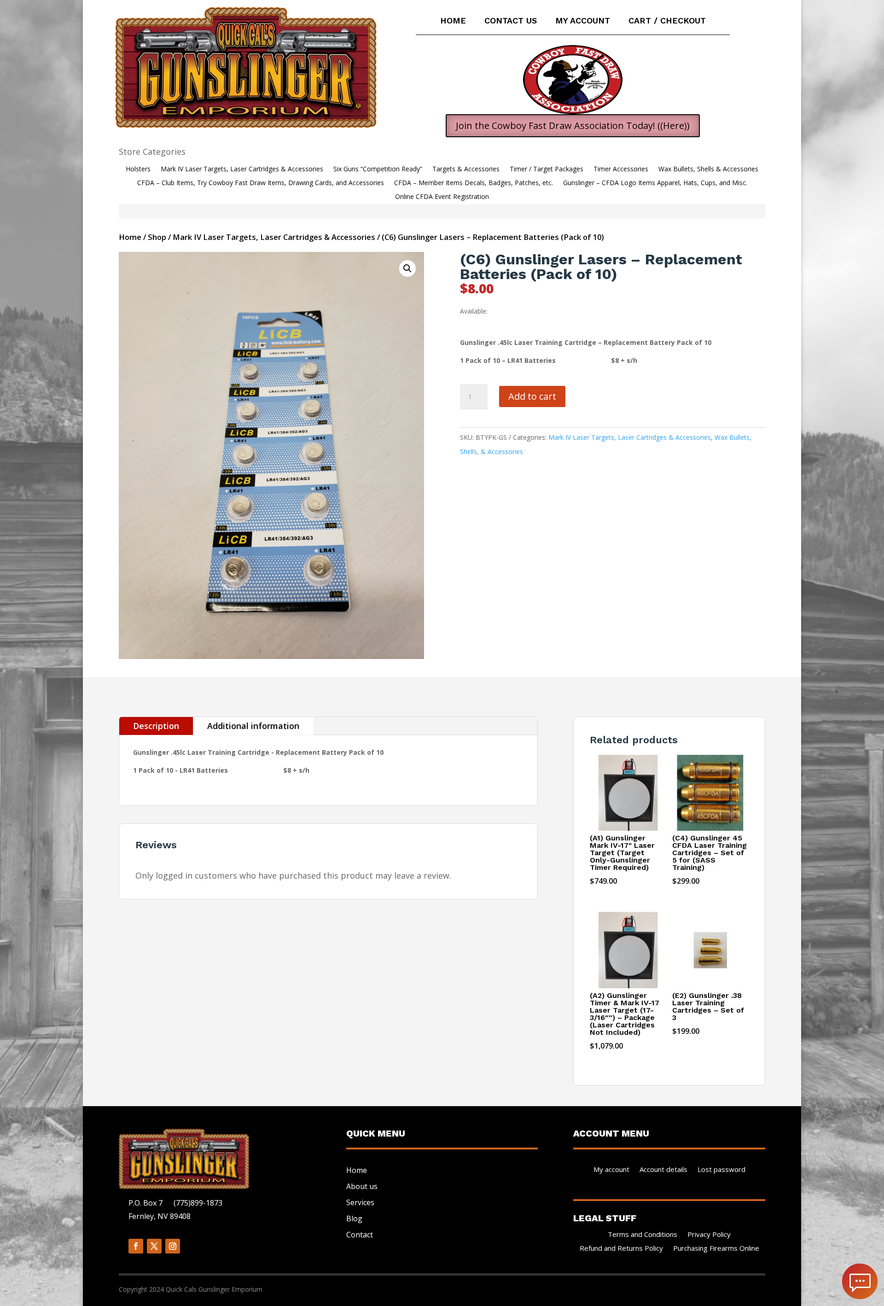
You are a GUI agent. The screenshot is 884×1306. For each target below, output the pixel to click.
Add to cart (532, 396)
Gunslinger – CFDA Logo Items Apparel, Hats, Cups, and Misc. (655, 183)
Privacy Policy (709, 1235)
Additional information (253, 725)
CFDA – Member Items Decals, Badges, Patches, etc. (473, 183)
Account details (663, 1170)
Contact (359, 1235)
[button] (407, 268)
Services (360, 1202)
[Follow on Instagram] (172, 1246)
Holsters (138, 169)
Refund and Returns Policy (621, 1249)
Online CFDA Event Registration (442, 197)
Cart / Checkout (667, 21)
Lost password (721, 1170)
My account (582, 21)
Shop (157, 237)
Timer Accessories (620, 169)
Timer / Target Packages (546, 169)
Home (453, 21)
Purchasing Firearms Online (716, 1249)
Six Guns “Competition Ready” (377, 169)
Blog (354, 1218)
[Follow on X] (154, 1246)
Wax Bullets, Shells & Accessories (708, 169)
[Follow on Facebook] (135, 1246)
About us (362, 1186)
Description (156, 725)
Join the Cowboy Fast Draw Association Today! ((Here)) (573, 125)
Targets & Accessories (466, 169)
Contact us (510, 21)
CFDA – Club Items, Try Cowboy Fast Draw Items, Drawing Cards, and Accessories (260, 183)
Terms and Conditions (642, 1235)
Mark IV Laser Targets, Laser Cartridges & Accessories (242, 169)
